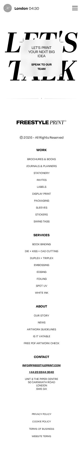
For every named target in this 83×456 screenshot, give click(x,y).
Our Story (41, 315)
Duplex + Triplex (41, 258)
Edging (41, 272)
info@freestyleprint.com (41, 365)
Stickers (41, 214)
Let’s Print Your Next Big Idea (41, 58)
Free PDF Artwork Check (41, 343)
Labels (41, 186)
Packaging (41, 200)
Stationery (42, 173)
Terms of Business (41, 428)
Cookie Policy (41, 421)
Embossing (41, 265)
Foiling (42, 278)
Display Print (41, 193)
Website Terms (41, 436)
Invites (42, 180)
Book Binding (41, 244)
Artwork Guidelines (41, 329)
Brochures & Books (41, 159)
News (41, 322)
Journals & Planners (41, 166)
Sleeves (41, 207)
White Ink (41, 292)
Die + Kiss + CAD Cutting (41, 251)
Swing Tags (42, 221)
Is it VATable (41, 336)
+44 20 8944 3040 (41, 372)
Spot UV (41, 285)
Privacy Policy (41, 414)
